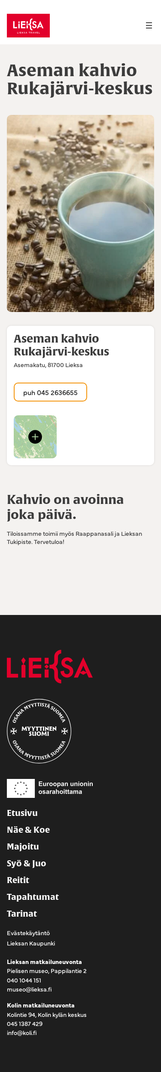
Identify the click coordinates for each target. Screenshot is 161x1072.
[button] (35, 436)
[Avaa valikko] (149, 25)
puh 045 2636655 (50, 392)
